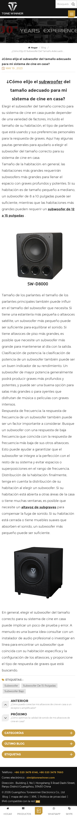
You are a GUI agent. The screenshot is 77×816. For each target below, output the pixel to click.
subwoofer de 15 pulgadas (39, 685)
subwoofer (50, 81)
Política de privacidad (53, 796)
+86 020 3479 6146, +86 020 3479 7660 (38, 772)
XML (34, 796)
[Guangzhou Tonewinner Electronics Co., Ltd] (12, 8)
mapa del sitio (19, 796)
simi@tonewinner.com (41, 777)
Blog (5, 796)
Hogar (34, 47)
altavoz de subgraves (38, 507)
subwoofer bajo (14, 691)
